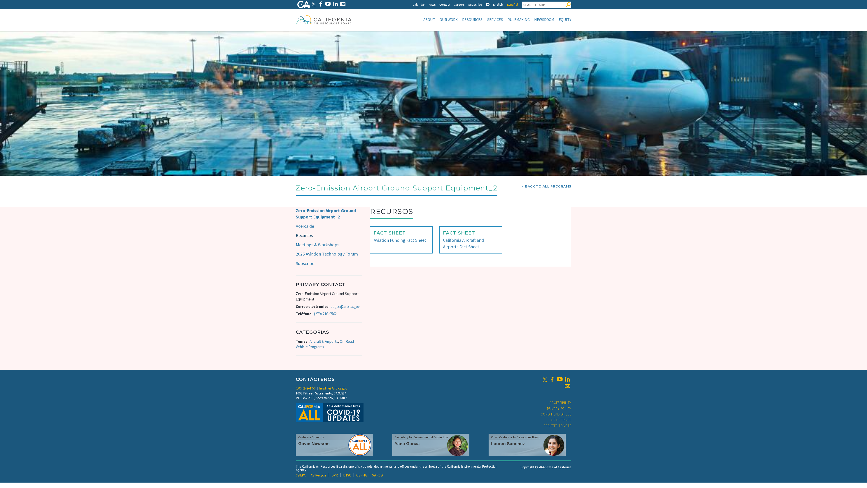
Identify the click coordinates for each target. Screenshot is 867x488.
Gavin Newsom (314, 443)
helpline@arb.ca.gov (333, 388)
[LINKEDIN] (335, 3)
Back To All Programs (548, 186)
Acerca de (305, 226)
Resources (472, 19)
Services (495, 19)
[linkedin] (567, 379)
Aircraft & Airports (324, 341)
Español (512, 4)
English (498, 4)
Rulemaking (519, 19)
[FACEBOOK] (320, 3)
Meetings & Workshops (317, 244)
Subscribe (475, 4)
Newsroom (544, 19)
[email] (567, 386)
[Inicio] (324, 19)
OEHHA (361, 475)
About (429, 19)
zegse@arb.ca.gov (345, 306)
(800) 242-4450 (305, 388)
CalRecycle (318, 475)
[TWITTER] (313, 3)
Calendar (419, 4)
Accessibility (560, 403)
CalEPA (300, 475)
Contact (444, 4)
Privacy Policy (559, 408)
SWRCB (377, 475)
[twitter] (545, 379)
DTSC (347, 475)
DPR (334, 475)
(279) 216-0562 (325, 313)
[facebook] (552, 379)
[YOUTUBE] (328, 3)
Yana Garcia (407, 443)
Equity (565, 19)
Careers (459, 4)
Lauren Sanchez (508, 443)
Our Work (449, 19)
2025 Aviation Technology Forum (327, 254)
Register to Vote (557, 426)
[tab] (488, 4)
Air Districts (561, 420)
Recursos (304, 235)
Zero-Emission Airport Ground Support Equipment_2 (326, 214)
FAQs (432, 4)
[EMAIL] (343, 3)
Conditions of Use (556, 414)
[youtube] (560, 379)
